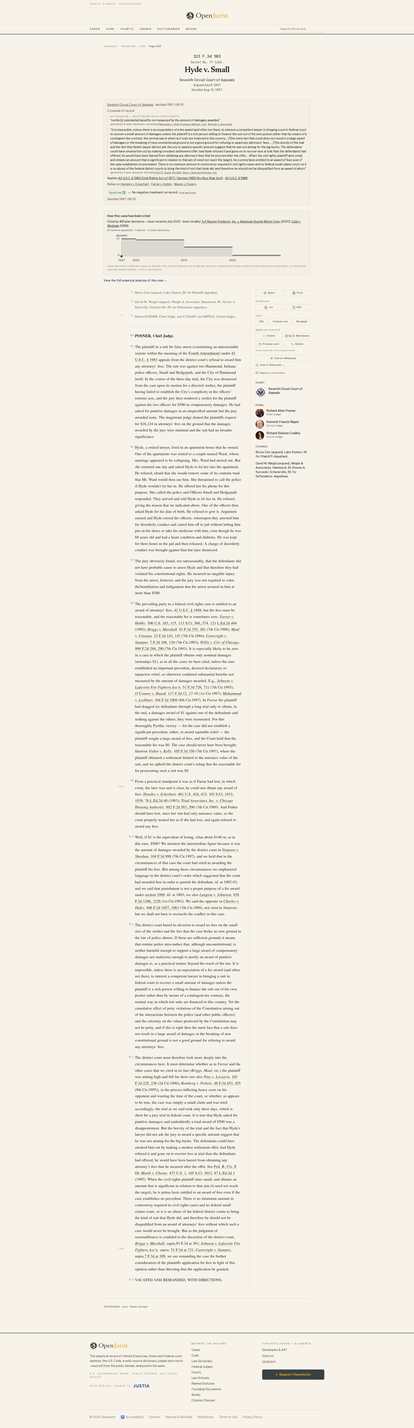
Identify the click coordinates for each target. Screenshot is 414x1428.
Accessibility (132, 1417)
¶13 (131, 1279)
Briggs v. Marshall (162, 629)
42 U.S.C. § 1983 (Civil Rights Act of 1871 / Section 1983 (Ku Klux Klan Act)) (170, 178)
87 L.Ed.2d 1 (224, 1172)
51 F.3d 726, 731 (196, 687)
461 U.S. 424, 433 (192, 793)
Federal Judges (202, 1366)
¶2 (132, 301)
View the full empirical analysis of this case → (135, 280)
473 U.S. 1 (177, 1172)
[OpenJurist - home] (207, 15)
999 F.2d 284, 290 (149, 648)
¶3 (132, 316)
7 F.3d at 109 (154, 1256)
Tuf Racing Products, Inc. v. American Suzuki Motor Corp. (240, 221)
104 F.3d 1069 (166, 699)
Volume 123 (128, 46)
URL (261, 321)
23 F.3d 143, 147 (167, 635)
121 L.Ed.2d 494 (223, 622)
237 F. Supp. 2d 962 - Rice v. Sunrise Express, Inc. (186, 172)
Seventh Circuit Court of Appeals (207, 80)
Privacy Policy (252, 1417)
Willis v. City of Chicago (219, 642)
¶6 (132, 446)
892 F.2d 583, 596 (180, 806)
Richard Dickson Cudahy (283, 433)
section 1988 (155, 894)
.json (125, 1306)
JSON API (269, 1362)
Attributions (205, 1417)
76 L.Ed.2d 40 (156, 800)
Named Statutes (203, 1383)
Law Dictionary (201, 1361)
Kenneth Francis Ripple (282, 422)
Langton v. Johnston (215, 894)
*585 (121, 786)
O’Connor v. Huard (150, 693)
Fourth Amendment (203, 353)
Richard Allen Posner (281, 410)
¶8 (132, 603)
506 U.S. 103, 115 (161, 622)
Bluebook (301, 321)
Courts (127, 28)
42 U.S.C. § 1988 (236, 178)
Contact (154, 1417)
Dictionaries (168, 28)
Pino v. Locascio (217, 1076)
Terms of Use (228, 1417)
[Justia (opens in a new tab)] (141, 1386)
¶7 (132, 560)
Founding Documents (206, 1389)
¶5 (132, 346)
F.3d (142, 46)
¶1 (132, 292)
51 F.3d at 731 (182, 1249)
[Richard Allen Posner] (260, 413)
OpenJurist (110, 46)
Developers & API (274, 1350)
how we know (187, 192)
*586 (121, 1248)
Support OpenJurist (293, 1374)
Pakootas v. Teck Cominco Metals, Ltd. (182, 124)
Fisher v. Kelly (160, 751)
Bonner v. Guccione (220, 124)
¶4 (132, 335)
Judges (145, 28)
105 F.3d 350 (184, 751)
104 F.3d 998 (161, 856)
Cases (95, 28)
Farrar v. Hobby (161, 184)
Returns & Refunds (178, 1417)
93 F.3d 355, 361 (192, 629)
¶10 (131, 836)
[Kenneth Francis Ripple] (260, 424)
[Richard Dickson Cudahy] (260, 435)
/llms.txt (268, 1356)
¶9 (132, 780)
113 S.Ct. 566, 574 (193, 622)
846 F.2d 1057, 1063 (162, 907)
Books (191, 28)
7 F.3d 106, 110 (162, 642)
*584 (121, 315)
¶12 (131, 1057)
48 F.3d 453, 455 (227, 1083)
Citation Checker (203, 1400)
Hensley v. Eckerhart (135, 184)
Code (110, 28)
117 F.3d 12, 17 (180, 693)
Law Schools (200, 1378)
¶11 (131, 924)
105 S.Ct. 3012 (200, 1172)
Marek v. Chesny (185, 184)
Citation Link (280, 321)
